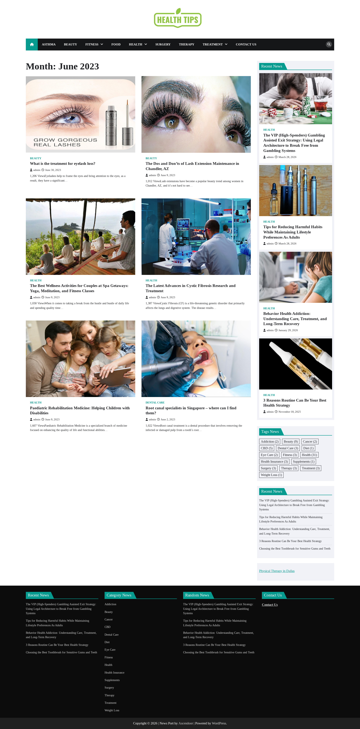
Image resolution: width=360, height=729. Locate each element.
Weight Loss (271, 475)
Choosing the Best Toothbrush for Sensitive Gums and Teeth (294, 548)
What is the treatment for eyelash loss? (62, 163)
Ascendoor (186, 723)
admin (36, 170)
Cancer (310, 441)
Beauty (70, 44)
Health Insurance (274, 461)
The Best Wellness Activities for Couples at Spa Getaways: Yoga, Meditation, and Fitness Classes (79, 288)
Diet (308, 448)
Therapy (186, 44)
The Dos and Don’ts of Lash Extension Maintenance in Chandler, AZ (192, 166)
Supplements (303, 461)
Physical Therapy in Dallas (277, 571)
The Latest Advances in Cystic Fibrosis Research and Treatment (191, 288)
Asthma (49, 44)
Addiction (270, 441)
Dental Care (155, 402)
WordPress (219, 723)
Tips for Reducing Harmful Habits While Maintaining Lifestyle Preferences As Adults (292, 232)
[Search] (329, 44)
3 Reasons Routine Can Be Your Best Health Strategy (294, 403)
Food (116, 44)
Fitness (91, 44)
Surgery (163, 44)
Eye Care (269, 455)
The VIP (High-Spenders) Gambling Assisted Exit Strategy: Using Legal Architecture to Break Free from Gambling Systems (294, 143)
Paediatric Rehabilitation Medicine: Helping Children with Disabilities (80, 410)
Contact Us (246, 44)
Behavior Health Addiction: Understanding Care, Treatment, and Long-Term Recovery (295, 318)
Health (135, 44)
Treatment (213, 44)
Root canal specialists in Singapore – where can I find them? (191, 410)
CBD (266, 448)
